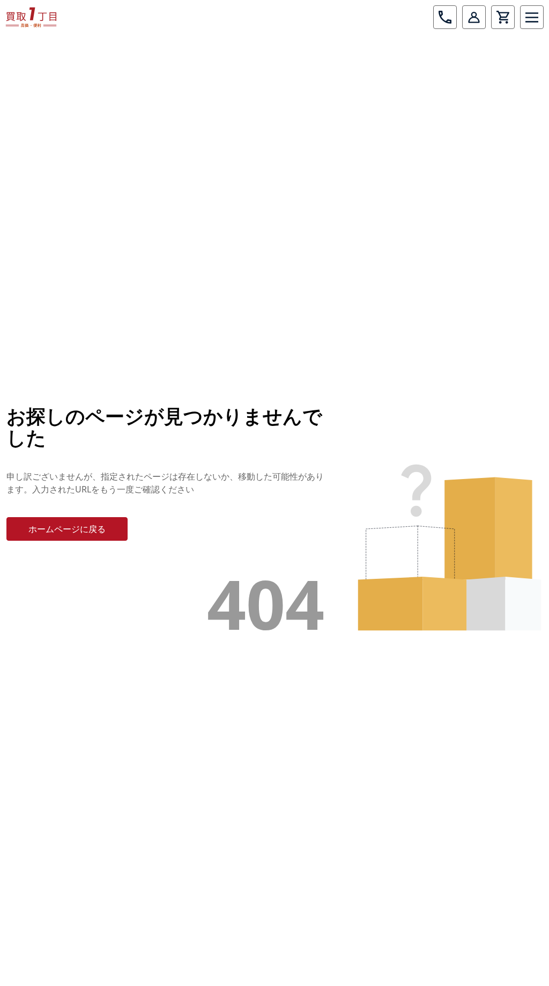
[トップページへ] (31, 17)
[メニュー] (532, 17)
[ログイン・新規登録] (474, 17)
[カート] (503, 17)
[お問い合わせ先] (445, 17)
